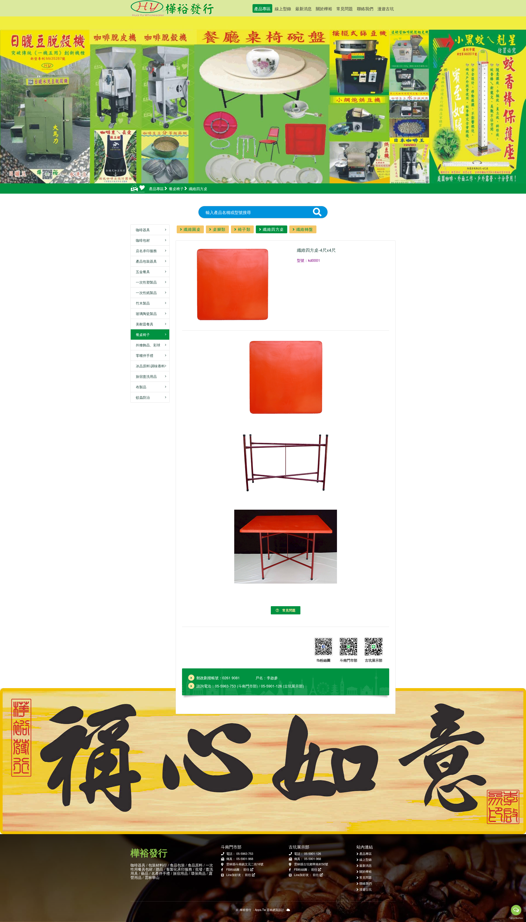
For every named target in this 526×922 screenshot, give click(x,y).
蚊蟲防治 (141, 397)
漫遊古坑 (385, 8)
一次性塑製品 (145, 282)
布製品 (139, 386)
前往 (246, 869)
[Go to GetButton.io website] (516, 918)
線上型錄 (283, 8)
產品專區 (262, 8)
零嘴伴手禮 (143, 355)
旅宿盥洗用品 (145, 376)
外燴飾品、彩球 (146, 344)
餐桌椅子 (141, 334)
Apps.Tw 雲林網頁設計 (269, 910)
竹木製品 (141, 303)
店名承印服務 (145, 250)
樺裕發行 (172, 8)
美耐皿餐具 (143, 323)
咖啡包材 (141, 240)
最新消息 (303, 8)
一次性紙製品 (145, 292)
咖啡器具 (141, 229)
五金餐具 (141, 271)
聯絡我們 (365, 8)
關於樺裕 (324, 8)
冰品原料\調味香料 (149, 365)
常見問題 (344, 8)
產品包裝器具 (145, 261)
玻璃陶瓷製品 (145, 313)
